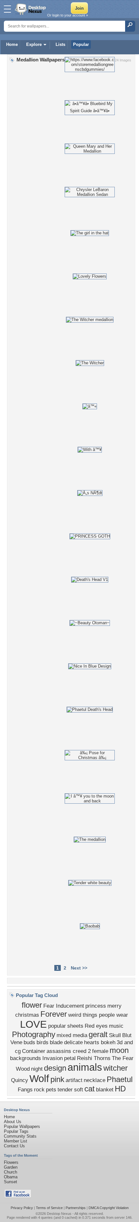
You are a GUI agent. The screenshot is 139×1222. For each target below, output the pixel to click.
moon (119, 1050)
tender (65, 1089)
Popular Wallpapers (22, 1126)
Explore (34, 44)
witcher (115, 1068)
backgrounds (25, 1058)
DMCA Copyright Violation (109, 1208)
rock (39, 1089)
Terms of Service (49, 1208)
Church (10, 1172)
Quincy (19, 1080)
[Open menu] (7, 9)
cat (89, 1088)
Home (12, 44)
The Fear (123, 1058)
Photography (33, 1034)
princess (95, 1005)
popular (57, 1026)
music (116, 1026)
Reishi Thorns (94, 1058)
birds (42, 1042)
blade (56, 1042)
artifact (74, 1080)
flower (32, 1005)
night (37, 1069)
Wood (23, 1069)
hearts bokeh (99, 1042)
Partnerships (76, 1208)
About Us (12, 1121)
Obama (10, 1176)
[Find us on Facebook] (18, 1196)
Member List (15, 1141)
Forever (53, 1014)
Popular (81, 44)
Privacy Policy (22, 1208)
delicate (73, 1042)
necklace (94, 1080)
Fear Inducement (63, 1005)
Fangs (25, 1089)
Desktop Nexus (59, 1214)
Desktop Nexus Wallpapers (31, 9)
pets (51, 1089)
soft (78, 1089)
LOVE (33, 1024)
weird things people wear (98, 1015)
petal (70, 1058)
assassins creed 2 (69, 1051)
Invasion (52, 1058)
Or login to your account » (67, 15)
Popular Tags (16, 1131)
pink (57, 1079)
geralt (98, 1034)
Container (33, 1051)
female (100, 1051)
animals (85, 1067)
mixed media (72, 1035)
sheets (75, 1026)
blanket (104, 1089)
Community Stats (20, 1136)
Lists (60, 44)
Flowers (11, 1162)
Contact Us (14, 1145)
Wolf (39, 1078)
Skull (115, 1035)
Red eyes (96, 1026)
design (55, 1068)
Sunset (10, 1181)
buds (29, 1042)
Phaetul (120, 1079)
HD (120, 1088)
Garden (10, 1167)
